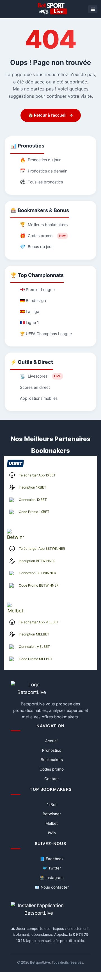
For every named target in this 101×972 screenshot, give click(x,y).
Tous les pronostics (41, 182)
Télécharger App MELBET (39, 622)
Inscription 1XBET (32, 487)
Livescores (40, 376)
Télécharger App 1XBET (37, 475)
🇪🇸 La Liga (29, 311)
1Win (51, 833)
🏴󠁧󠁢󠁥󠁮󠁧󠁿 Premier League (37, 289)
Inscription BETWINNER (37, 561)
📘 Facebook (51, 859)
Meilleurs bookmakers (44, 224)
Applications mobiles (39, 398)
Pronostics (51, 750)
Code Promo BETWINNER (39, 585)
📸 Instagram (52, 877)
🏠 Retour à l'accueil (50, 115)
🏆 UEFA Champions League (46, 333)
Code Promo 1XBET (34, 512)
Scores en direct (35, 387)
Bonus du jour (36, 246)
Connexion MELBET (34, 646)
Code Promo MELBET (35, 659)
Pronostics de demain (43, 171)
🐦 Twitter (51, 868)
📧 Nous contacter (52, 887)
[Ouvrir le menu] (92, 9)
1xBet (52, 804)
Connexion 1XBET (33, 500)
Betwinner (52, 814)
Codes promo (43, 236)
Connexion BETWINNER (37, 573)
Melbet (51, 823)
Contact (51, 778)
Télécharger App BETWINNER (42, 548)
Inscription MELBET (34, 634)
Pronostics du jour (40, 160)
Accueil (51, 741)
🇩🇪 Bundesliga (33, 300)
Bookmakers (52, 759)
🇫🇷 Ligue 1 (29, 322)
